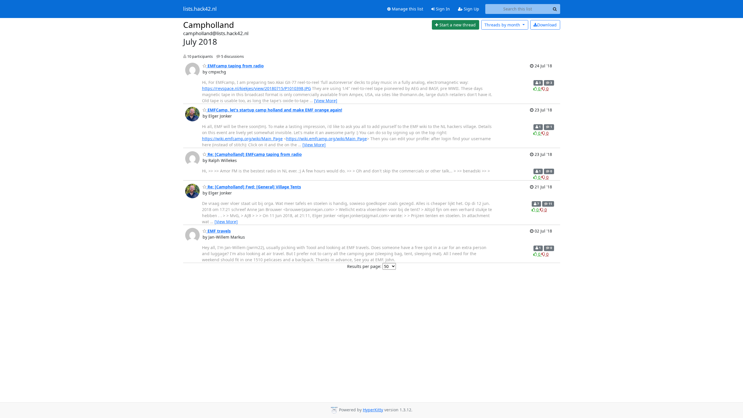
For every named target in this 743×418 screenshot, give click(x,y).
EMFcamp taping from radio (235, 66)
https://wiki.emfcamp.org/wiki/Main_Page (242, 138)
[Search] (555, 9)
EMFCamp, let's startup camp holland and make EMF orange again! (274, 110)
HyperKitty (373, 409)
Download (547, 25)
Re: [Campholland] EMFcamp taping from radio (254, 154)
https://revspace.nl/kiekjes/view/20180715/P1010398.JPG (256, 88)
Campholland (208, 24)
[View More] (325, 100)
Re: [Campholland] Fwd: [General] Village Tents (253, 187)
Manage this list (407, 9)
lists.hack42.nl (200, 9)
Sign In (442, 9)
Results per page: (364, 266)
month (502, 25)
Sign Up (471, 9)
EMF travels (218, 231)
